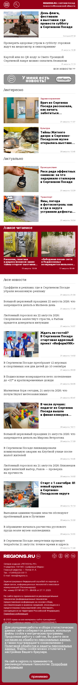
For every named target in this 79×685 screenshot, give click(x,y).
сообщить (64, 79)
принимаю (39, 676)
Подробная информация (16, 613)
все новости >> (64, 68)
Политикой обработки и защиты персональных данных (38, 647)
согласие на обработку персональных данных (37, 639)
